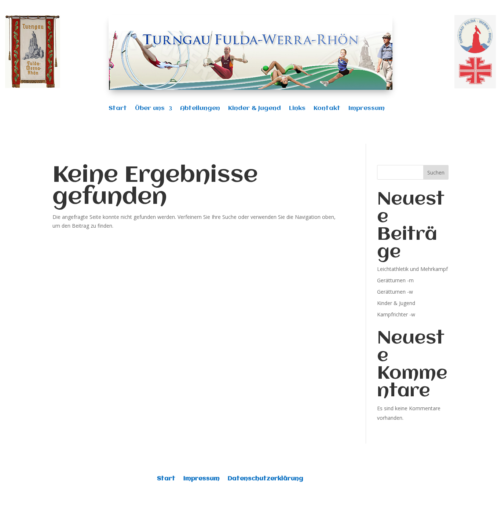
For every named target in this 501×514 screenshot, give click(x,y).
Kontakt (327, 108)
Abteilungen (200, 108)
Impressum (366, 108)
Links (297, 108)
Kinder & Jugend (254, 108)
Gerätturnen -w (395, 291)
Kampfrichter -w (396, 314)
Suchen (436, 172)
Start (118, 108)
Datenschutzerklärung (265, 479)
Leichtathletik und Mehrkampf (412, 268)
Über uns (150, 108)
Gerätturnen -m (395, 280)
